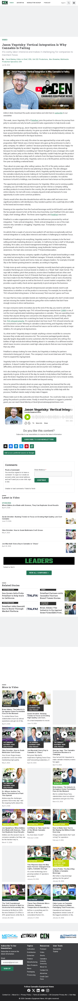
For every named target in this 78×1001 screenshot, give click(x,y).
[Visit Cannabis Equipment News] (44, 936)
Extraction (58, 783)
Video (5, 40)
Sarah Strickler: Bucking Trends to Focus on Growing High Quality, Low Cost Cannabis (32, 518)
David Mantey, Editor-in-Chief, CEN (18, 59)
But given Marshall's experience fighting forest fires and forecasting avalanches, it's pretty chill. (38, 757)
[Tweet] (21, 446)
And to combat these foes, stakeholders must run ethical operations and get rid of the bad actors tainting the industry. (64, 796)
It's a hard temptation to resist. (38, 721)
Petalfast (54, 215)
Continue (41, 480)
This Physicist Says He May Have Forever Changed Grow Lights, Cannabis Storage (38, 867)
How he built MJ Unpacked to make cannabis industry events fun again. (64, 759)
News (43, 590)
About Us (15, 995)
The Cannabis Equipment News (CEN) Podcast (34, 708)
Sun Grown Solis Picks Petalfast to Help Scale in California (13, 595)
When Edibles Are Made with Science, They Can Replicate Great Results (30, 505)
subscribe (59, 113)
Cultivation (33, 861)
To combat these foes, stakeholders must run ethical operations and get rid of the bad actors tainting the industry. (13, 718)
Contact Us (6, 995)
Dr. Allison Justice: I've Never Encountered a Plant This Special (12, 793)
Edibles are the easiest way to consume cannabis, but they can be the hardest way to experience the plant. (13, 837)
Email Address (40, 470)
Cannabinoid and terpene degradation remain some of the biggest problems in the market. (63, 912)
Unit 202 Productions (40, 59)
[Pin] (27, 446)
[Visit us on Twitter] (33, 990)
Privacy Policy (26, 995)
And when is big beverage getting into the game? (62, 877)
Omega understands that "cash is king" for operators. (64, 836)
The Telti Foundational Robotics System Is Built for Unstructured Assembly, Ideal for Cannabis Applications (13, 905)
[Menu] (74, 3)
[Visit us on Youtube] (42, 990)
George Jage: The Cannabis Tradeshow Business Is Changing (64, 752)
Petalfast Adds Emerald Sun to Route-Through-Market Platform (13, 608)
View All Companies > (39, 573)
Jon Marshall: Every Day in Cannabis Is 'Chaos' (20, 544)
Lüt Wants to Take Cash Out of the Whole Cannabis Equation (38, 830)
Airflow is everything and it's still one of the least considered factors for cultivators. (37, 912)
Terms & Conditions (40, 995)
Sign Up (7, 969)
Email (3, 958)
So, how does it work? (35, 835)
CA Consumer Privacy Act (58, 995)
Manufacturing (8, 824)
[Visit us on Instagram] (47, 990)
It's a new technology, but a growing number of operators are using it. (38, 874)
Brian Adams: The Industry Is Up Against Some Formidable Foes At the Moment (51, 610)
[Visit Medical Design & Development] (9, 936)
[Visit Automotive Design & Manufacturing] (68, 936)
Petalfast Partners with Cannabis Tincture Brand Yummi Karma (51, 595)
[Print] (5, 446)
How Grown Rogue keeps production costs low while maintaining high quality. (12, 757)
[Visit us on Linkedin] (38, 990)
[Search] (69, 3)
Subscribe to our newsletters (39, 439)
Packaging (7, 899)
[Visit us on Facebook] (28, 990)
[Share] (11, 446)
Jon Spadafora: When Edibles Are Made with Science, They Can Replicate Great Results (13, 830)
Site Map (72, 995)
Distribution (8, 590)
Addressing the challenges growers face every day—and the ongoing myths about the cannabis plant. (12, 800)
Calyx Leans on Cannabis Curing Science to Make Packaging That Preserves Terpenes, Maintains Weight (64, 905)
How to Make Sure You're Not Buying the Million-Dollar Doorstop (64, 830)
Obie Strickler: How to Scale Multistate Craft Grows (22, 530)
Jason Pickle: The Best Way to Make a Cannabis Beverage (64, 871)
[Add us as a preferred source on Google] (32, 446)
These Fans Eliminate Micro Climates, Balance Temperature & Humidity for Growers (38, 905)
